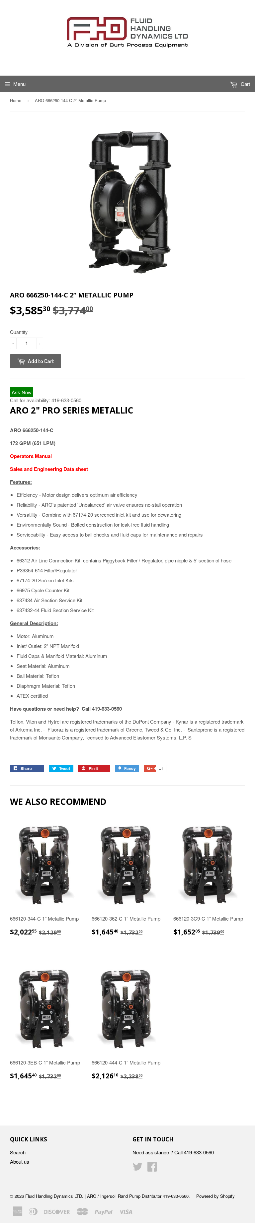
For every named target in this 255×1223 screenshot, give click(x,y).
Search (18, 1152)
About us (19, 1161)
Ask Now (22, 392)
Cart (244, 83)
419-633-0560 (66, 400)
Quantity (19, 332)
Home (15, 100)
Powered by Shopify (215, 1196)
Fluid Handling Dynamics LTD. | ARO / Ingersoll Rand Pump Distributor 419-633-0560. (107, 1196)
